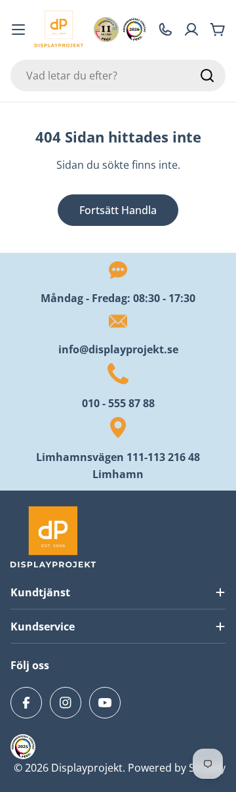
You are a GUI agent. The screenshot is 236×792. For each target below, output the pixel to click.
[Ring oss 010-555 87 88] (165, 29)
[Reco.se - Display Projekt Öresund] (106, 29)
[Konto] (191, 29)
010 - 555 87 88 (118, 403)
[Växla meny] (18, 29)
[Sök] (207, 75)
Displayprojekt (87, 767)
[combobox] (118, 75)
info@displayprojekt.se (118, 349)
